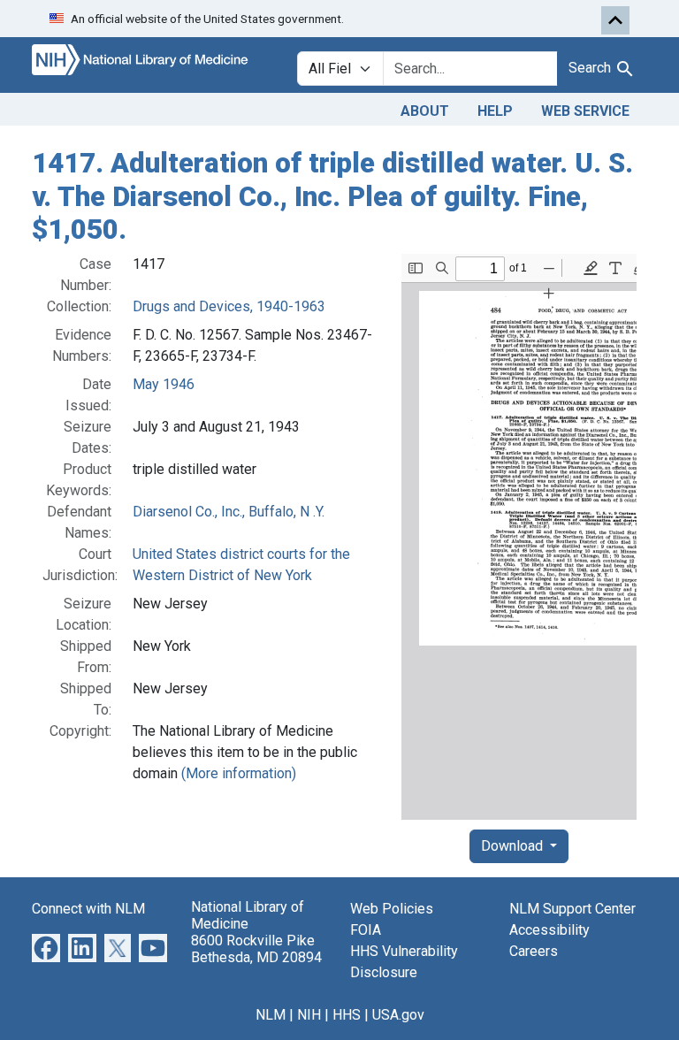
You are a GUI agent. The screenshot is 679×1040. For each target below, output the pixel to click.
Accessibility (549, 929)
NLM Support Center (572, 908)
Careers (533, 951)
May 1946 (164, 384)
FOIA (365, 929)
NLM (271, 1014)
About (425, 111)
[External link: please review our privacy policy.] (46, 946)
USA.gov (398, 1014)
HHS (346, 1014)
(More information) (238, 773)
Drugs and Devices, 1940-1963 (229, 306)
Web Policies (391, 908)
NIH (309, 1014)
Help (495, 111)
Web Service (585, 111)
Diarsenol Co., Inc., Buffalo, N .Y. (228, 511)
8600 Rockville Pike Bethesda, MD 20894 (256, 949)
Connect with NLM (88, 908)
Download (513, 845)
